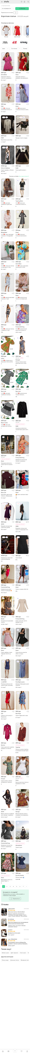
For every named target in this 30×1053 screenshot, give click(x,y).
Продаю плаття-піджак (21, 138)
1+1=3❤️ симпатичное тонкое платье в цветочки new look (21, 394)
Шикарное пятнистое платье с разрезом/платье (6, 846)
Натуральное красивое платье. (7, 621)
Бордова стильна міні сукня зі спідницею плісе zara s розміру (22, 529)
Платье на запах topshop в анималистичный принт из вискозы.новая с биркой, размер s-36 (22, 750)
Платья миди (5, 960)
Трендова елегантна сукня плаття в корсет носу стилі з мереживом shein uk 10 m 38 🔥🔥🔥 (7, 463)
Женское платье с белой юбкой (16, 912)
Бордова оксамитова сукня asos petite (6, 526)
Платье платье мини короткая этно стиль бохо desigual (21, 362)
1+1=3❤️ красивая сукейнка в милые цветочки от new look (6, 394)
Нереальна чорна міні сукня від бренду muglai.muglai (7, 558)
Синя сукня (23, 953)
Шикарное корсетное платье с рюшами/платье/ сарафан (21, 460)
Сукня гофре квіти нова (22, 715)
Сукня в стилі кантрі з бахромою (6, 716)
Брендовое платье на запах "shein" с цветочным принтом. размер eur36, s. (6, 880)
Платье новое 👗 (20, 877)
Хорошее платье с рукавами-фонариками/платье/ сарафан (22, 77)
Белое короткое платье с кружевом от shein (22, 783)
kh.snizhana (11, 919)
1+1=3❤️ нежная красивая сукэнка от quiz (7, 298)
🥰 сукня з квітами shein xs (22, 495)
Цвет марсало (14, 953)
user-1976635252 (12, 939)
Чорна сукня (19, 847)
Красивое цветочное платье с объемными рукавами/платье (6, 495)
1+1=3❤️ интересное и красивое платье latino (7, 361)
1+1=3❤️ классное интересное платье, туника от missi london (7, 425)
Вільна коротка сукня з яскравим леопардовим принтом (22, 814)
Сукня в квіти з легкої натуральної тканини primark (6, 781)
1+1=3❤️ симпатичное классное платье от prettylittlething (21, 329)
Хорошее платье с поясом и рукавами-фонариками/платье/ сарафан (6, 77)
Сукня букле (19, 558)
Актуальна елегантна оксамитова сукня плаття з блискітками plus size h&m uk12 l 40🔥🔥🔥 (22, 429)
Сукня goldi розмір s (21, 170)
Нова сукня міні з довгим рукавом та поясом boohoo (7, 747)
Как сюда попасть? (24, 176)
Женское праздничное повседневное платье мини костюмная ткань (18, 923)
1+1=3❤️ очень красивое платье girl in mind (22, 266)
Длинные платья (14, 960)
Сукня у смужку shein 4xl (22, 589)
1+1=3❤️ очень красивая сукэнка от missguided (7, 235)
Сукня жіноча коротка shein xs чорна (21, 653)
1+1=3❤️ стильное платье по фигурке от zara (7, 266)
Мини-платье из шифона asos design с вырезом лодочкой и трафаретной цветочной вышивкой (7, 814)
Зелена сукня (5, 953)
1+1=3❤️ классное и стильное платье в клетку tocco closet (22, 109)
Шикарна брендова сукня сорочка (22, 684)
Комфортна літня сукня (14, 933)
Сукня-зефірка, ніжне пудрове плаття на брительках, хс (6, 653)
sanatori (10, 930)
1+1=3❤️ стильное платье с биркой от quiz (7, 329)
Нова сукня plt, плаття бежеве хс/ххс (21, 621)
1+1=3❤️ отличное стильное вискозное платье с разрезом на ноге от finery (21, 235)
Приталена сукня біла (6, 140)
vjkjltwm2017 (11, 909)
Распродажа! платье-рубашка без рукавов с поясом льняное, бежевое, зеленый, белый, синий (17, 943)
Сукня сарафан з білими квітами (7, 170)
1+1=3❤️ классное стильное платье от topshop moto (21, 203)
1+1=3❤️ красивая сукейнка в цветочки (6, 203)
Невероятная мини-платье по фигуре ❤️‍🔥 (6, 590)
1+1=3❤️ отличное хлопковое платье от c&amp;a (6, 109)
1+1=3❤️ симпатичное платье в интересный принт (21, 298)
